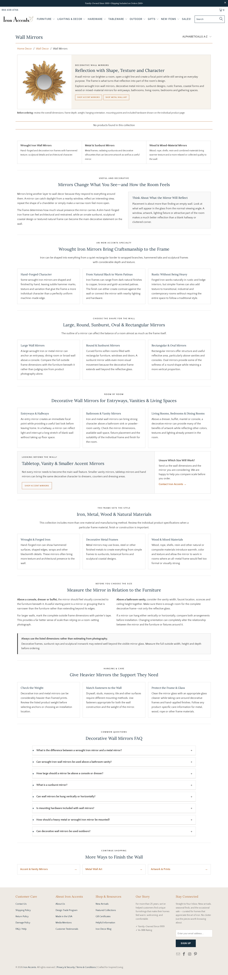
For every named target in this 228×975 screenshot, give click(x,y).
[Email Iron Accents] (178, 954)
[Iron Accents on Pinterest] (195, 954)
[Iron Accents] (18, 19)
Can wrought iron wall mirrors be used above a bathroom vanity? (74, 761)
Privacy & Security (66, 967)
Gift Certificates (103, 916)
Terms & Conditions (86, 967)
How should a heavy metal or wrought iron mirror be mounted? (73, 819)
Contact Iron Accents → (172, 484)
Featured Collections (106, 910)
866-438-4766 (10, 10)
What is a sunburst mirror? (51, 784)
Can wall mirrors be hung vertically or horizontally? (65, 796)
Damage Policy (23, 922)
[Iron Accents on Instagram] (189, 954)
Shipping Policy (23, 910)
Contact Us (21, 904)
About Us (60, 904)
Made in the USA (64, 916)
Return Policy (22, 916)
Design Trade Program (66, 910)
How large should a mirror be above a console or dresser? (69, 773)
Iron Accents (29, 967)
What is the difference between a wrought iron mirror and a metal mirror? (79, 750)
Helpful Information (105, 922)
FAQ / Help (21, 929)
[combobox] (210, 19)
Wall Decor (42, 48)
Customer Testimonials (67, 929)
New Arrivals (102, 904)
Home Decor (24, 48)
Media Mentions (64, 922)
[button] (46, 19)
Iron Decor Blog (103, 929)
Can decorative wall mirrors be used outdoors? (63, 831)
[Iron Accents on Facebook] (184, 954)
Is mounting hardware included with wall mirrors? (65, 808)
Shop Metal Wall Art (116, 97)
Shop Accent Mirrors (88, 97)
